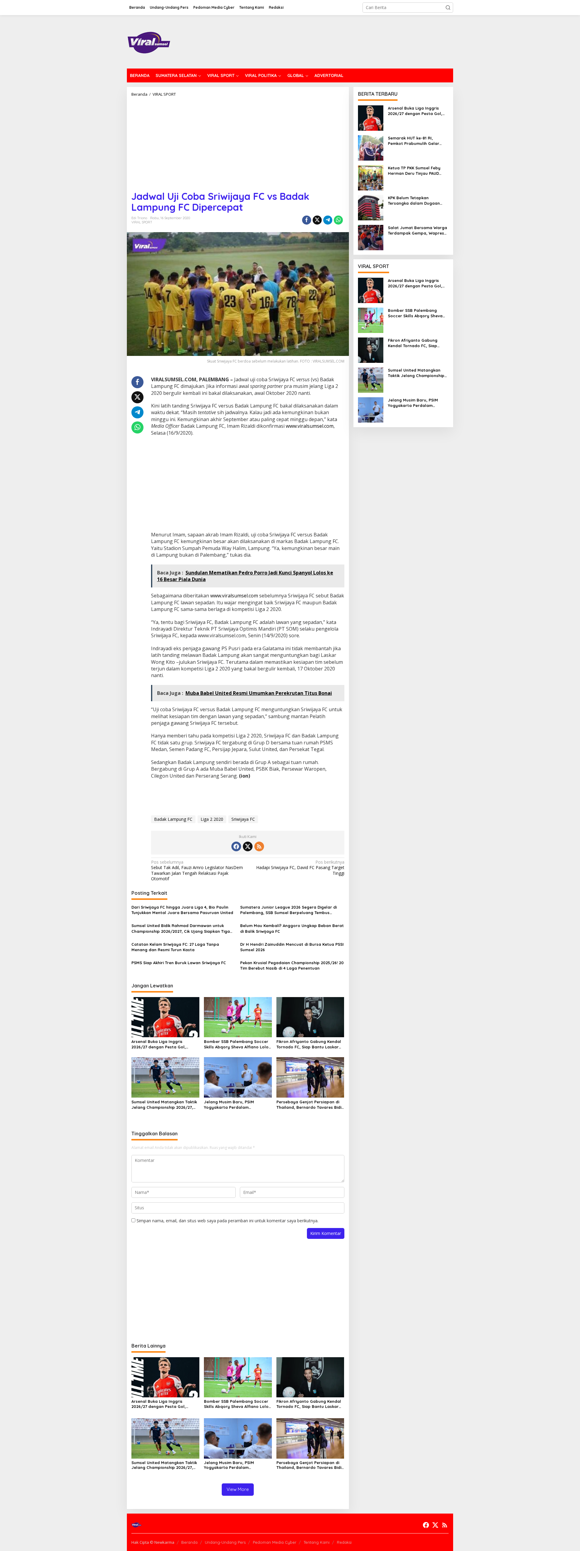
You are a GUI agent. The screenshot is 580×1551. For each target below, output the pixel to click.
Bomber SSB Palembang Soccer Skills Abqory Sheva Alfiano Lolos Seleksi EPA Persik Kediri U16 (237, 1044)
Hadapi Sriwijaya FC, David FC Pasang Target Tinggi (300, 867)
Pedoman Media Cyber (274, 1542)
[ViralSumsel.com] (149, 41)
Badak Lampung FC (173, 819)
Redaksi (344, 1542)
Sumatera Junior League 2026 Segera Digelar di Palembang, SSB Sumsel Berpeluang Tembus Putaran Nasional (288, 910)
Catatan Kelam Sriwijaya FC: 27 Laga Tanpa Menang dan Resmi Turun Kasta (175, 947)
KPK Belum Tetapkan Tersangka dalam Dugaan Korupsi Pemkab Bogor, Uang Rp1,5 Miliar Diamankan (417, 200)
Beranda (189, 1542)
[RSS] (259, 846)
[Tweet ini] (317, 220)
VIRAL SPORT (141, 222)
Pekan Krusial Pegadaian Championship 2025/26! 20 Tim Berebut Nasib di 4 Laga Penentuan (292, 965)
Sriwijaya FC (243, 819)
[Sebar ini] (306, 220)
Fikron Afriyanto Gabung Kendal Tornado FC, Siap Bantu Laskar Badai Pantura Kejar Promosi (308, 1044)
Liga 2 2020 (212, 819)
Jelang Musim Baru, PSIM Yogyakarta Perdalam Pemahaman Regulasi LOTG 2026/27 (231, 1104)
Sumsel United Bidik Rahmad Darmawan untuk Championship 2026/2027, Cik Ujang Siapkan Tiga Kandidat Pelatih (180, 928)
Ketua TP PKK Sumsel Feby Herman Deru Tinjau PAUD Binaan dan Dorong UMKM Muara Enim (414, 170)
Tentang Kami (317, 1542)
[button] (448, 7)
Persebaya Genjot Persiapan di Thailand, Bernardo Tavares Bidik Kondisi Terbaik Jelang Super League (309, 1104)
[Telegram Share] (327, 220)
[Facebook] (236, 846)
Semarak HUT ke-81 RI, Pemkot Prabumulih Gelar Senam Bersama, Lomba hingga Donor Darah (413, 141)
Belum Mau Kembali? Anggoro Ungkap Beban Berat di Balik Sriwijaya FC (292, 928)
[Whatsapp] (338, 220)
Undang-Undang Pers (225, 1542)
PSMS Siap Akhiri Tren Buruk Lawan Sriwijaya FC (178, 962)
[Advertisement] (238, 141)
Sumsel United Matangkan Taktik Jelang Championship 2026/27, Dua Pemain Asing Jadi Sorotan (164, 1104)
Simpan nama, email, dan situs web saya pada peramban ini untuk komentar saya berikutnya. (227, 1220)
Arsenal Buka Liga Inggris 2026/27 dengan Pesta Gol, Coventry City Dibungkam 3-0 (160, 1044)
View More (238, 1489)
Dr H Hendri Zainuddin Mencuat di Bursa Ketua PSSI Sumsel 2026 (292, 947)
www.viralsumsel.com (310, 426)
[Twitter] (248, 846)
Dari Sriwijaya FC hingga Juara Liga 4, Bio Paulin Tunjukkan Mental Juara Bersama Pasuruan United (182, 910)
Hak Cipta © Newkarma (152, 1542)
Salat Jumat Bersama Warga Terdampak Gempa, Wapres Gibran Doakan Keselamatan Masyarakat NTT (417, 230)
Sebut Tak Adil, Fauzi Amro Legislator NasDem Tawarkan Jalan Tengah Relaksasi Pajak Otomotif (197, 870)
